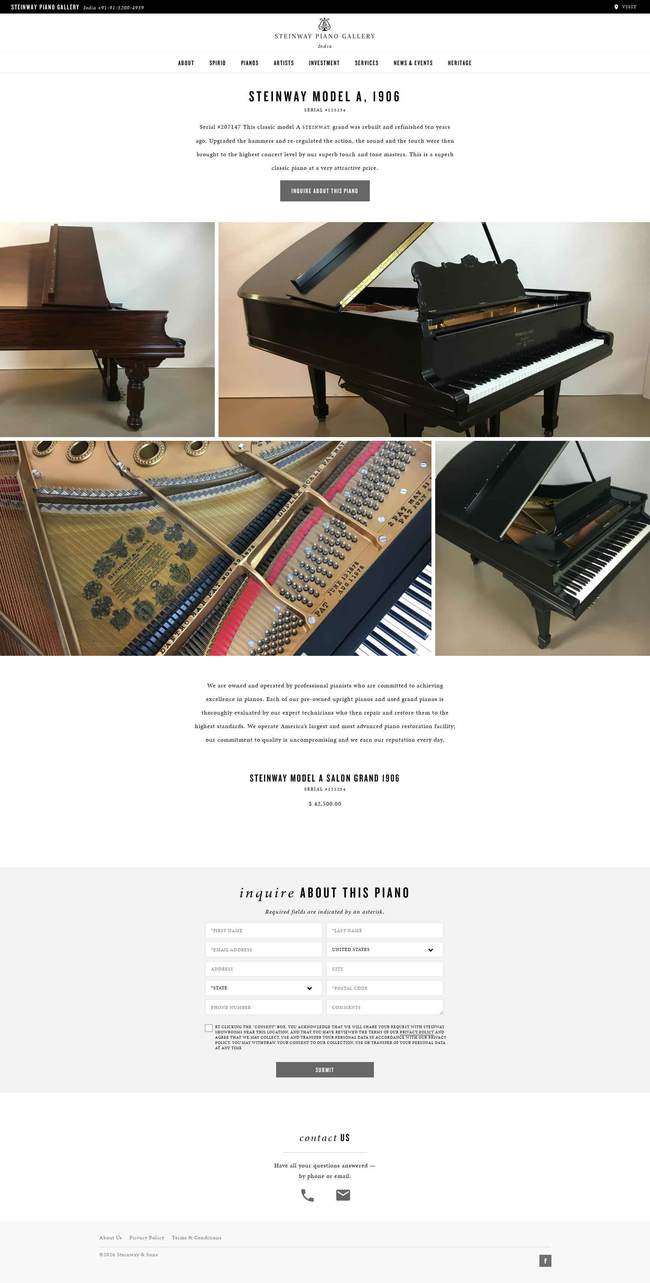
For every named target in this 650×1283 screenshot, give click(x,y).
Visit (628, 7)
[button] (308, 1200)
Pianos (250, 63)
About (186, 63)
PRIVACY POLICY (417, 1032)
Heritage (460, 63)
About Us (110, 1237)
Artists (284, 63)
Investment (324, 63)
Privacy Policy (146, 1237)
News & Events (413, 63)
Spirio (218, 63)
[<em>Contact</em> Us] (343, 1200)
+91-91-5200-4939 (121, 7)
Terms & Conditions (197, 1237)
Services (367, 63)
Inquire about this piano (325, 191)
